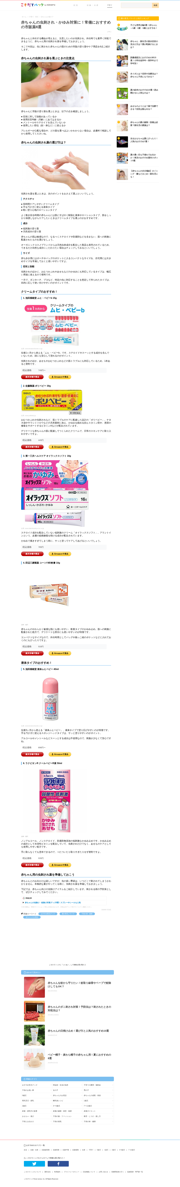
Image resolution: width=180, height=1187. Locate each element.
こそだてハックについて (32, 1172)
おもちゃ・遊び (28, 1116)
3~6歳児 (122, 1150)
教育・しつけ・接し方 (92, 1116)
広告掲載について (89, 1172)
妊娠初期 (56, 1150)
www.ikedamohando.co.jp (33, 348)
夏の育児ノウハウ (68, 914)
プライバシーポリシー (71, 1172)
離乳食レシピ (58, 1101)
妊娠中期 (66, 1150)
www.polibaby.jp (30, 415)
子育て (109, 5)
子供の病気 (57, 1121)
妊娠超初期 (46, 1150)
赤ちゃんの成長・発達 (92, 1095)
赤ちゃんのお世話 (32, 917)
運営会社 (47, 1172)
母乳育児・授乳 (28, 1101)
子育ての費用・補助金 (92, 1085)
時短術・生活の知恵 (60, 1085)
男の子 (86, 1090)
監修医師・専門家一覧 (135, 1172)
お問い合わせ (103, 1172)
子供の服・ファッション (62, 1116)
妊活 (76, 5)
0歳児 (24, 1095)
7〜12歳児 (88, 1106)
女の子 (55, 1090)
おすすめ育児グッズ (48, 914)
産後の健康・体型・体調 (62, 1111)
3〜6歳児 (56, 1106)
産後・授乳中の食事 (29, 1111)
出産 (83, 1150)
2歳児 (24, 1106)
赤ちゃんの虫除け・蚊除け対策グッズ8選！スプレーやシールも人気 (53, 902)
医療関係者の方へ (118, 1172)
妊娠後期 (75, 1150)
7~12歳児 (131, 1150)
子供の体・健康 (87, 914)
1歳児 (86, 1101)
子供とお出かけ (28, 1121)
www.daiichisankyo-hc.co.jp (34, 528)
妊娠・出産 (93, 5)
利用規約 (57, 1172)
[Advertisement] (42, 939)
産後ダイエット (90, 1111)
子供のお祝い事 (28, 1090)
